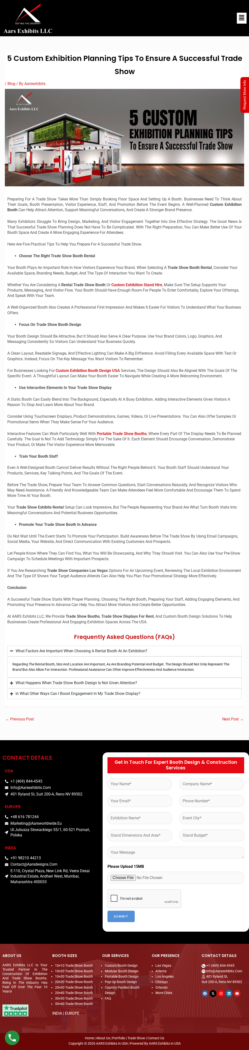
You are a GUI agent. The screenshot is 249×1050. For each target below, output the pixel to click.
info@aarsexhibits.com (224, 971)
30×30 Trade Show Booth (74, 998)
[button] (166, 18)
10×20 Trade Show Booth (74, 971)
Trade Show (136, 1038)
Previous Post (19, 719)
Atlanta (161, 971)
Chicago (161, 982)
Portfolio (118, 1038)
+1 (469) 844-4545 (220, 965)
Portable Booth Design (122, 976)
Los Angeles (164, 976)
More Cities (163, 993)
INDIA (57, 1013)
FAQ (108, 998)
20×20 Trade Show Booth (74, 982)
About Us (103, 1038)
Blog (11, 83)
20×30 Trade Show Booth (74, 987)
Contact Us (155, 1038)
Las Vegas (163, 965)
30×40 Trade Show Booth (74, 1004)
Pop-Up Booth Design (121, 982)
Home (90, 1038)
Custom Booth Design (121, 965)
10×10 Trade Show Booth (74, 965)
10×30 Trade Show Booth (74, 976)
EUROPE (72, 1013)
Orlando (161, 987)
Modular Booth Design (121, 971)
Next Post (233, 719)
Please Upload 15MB (125, 866)
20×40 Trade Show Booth (74, 993)
